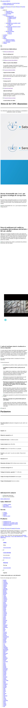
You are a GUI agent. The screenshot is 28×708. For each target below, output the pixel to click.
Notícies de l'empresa (10, 39)
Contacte (5, 43)
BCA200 (10, 30)
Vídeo (4, 37)
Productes (5, 14)
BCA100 (10, 29)
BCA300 (10, 27)
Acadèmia (5, 34)
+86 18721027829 (17, 495)
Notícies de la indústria (10, 40)
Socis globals (8, 13)
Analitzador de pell (10, 16)
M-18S (9, 25)
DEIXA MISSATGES (5, 498)
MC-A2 (10, 32)
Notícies (5, 38)
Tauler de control (6, 42)
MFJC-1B (10, 24)
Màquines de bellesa (10, 31)
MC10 (9, 21)
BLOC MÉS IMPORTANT (17, 536)
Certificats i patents (10, 12)
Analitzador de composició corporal (13, 26)
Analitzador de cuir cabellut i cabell (13, 23)
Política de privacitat (7, 506)
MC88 (9, 20)
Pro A (9, 19)
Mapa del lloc (8, 536)
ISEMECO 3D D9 (12, 17)
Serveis (4, 36)
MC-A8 (10, 33)
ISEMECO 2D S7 (12, 18)
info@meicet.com (18, 496)
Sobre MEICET (9, 11)
